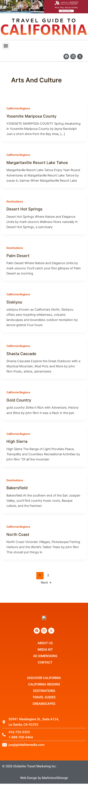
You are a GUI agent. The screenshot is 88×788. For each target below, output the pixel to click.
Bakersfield (17, 487)
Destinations (14, 201)
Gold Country (18, 400)
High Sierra (16, 441)
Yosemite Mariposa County (31, 116)
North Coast (17, 534)
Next (46, 582)
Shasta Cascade (21, 353)
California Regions (18, 108)
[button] (5, 45)
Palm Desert (17, 255)
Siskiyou (14, 302)
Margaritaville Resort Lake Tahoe (37, 162)
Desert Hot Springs (24, 209)
